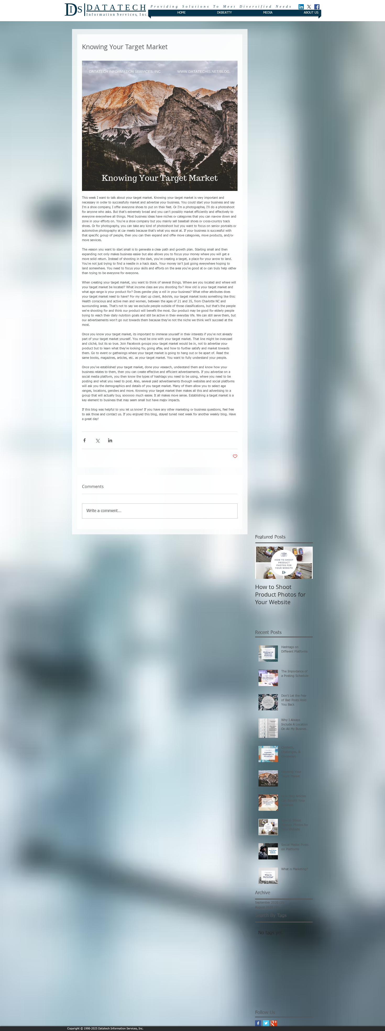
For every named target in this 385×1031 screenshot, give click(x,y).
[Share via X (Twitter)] (97, 440)
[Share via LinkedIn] (110, 440)
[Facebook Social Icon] (317, 6)
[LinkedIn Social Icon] (301, 6)
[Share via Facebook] (84, 440)
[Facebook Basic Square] (258, 1023)
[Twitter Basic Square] (266, 1023)
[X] (309, 6)
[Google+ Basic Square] (274, 1023)
